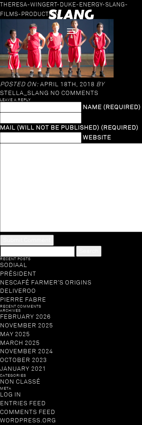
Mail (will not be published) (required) (69, 127)
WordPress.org (28, 420)
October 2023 (23, 360)
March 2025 (20, 343)
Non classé (20, 382)
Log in (10, 394)
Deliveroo (18, 291)
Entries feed (23, 403)
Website (97, 137)
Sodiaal (13, 265)
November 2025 (26, 325)
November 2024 (26, 351)
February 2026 (25, 317)
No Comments (74, 93)
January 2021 (23, 369)
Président (18, 274)
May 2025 (15, 334)
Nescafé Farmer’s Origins (46, 282)
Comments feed (27, 412)
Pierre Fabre (23, 299)
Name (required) (112, 107)
